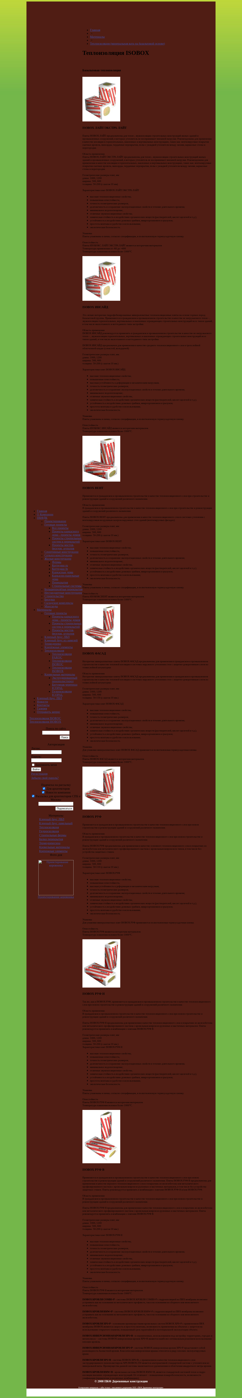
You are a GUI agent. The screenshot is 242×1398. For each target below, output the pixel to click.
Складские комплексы (58, 603)
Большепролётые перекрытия (63, 589)
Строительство (54, 596)
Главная (42, 511)
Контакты (43, 705)
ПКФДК (42, 517)
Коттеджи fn (60, 568)
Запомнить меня (46, 764)
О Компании (45, 514)
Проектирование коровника (56, 896)
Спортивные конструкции (61, 551)
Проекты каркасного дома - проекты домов (66, 533)
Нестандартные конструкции (63, 592)
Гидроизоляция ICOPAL (62, 693)
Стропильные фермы (52, 835)
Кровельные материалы (59, 674)
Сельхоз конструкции (58, 555)
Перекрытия (60, 582)
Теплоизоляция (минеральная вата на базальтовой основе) (127, 43)
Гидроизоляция (49, 831)
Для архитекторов (58, 788)
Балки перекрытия (51, 839)
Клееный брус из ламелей (61, 640)
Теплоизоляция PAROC (62, 655)
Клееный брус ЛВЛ (57, 637)
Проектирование (55, 521)
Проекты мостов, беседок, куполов (63, 546)
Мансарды (51, 606)
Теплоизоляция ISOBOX (62, 669)
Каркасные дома (62, 572)
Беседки (49, 599)
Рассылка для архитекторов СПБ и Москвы (58, 798)
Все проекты (60, 528)
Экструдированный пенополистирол (64, 679)
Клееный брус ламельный (56, 823)
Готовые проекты (55, 524)
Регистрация (39, 773)
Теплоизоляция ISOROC (62, 662)
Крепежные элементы (53, 851)
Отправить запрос (48, 711)
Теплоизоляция (54, 650)
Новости (42, 701)
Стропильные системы (66, 585)
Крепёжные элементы (58, 647)
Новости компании (58, 792)
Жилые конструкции (57, 558)
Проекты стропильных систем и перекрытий (66, 540)
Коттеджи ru (60, 565)
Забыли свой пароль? (45, 777)
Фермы (56, 562)
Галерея (42, 708)
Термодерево (52, 643)
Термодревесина (49, 843)
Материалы (44, 609)
